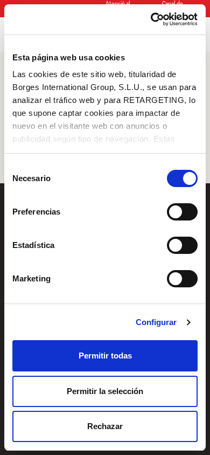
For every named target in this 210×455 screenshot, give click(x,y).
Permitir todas (105, 355)
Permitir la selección (105, 391)
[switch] (182, 211)
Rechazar (105, 426)
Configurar (156, 322)
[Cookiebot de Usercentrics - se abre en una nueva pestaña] (151, 19)
